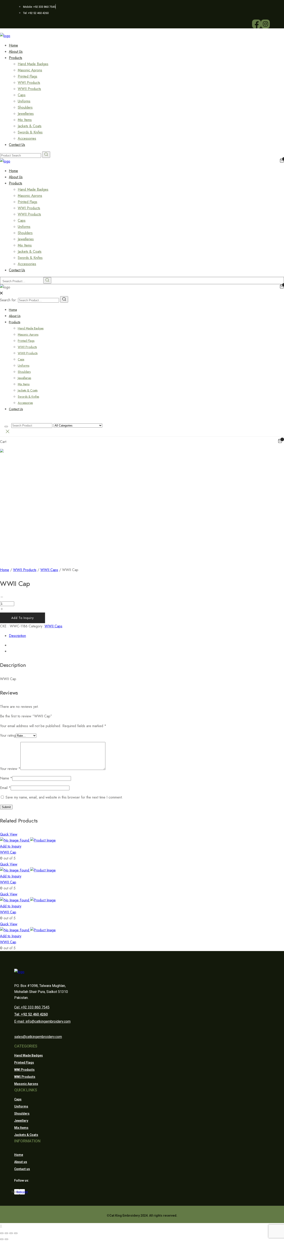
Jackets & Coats (29, 126)
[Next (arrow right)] (6, 1239)
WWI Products (29, 82)
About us (20, 1162)
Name (6, 778)
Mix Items (25, 119)
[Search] (64, 299)
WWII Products (29, 88)
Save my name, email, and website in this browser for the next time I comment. (64, 797)
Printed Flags (27, 76)
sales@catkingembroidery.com (38, 1037)
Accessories (25, 403)
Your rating (8, 735)
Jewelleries (26, 113)
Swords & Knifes (30, 132)
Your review (10, 768)
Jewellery (21, 1120)
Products (15, 57)
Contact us (22, 1169)
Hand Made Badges (33, 64)
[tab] (146, 636)
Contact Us (17, 144)
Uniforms (24, 101)
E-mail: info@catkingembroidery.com (42, 1021)
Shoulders (25, 107)
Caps (22, 95)
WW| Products (24, 1069)
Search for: (8, 300)
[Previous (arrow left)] (2, 1239)
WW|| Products (24, 1077)
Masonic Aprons (30, 70)
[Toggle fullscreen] (11, 1233)
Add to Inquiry (22, 618)
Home (13, 309)
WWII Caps (49, 569)
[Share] (6, 1233)
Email (5, 787)
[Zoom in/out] (16, 1233)
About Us (14, 316)
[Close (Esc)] (2, 1233)
